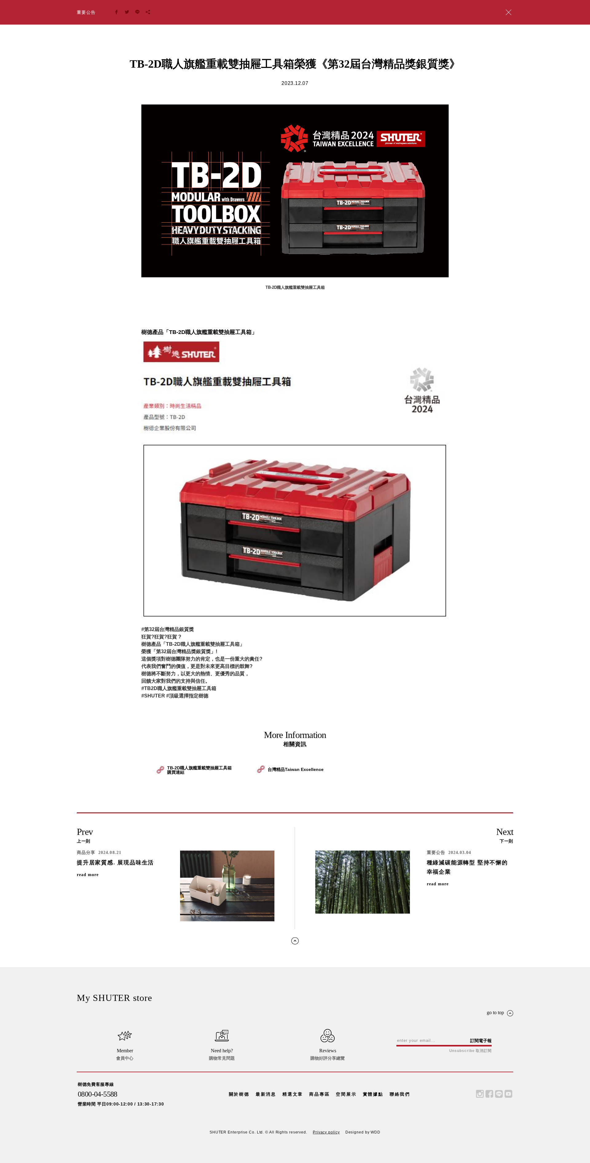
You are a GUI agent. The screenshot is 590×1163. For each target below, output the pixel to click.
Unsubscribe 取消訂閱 (470, 1051)
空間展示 (346, 1094)
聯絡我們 (400, 1094)
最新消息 (266, 1094)
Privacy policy (326, 1132)
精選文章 (292, 1094)
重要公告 (86, 12)
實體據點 (373, 1094)
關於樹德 (239, 1094)
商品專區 (319, 1094)
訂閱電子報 (481, 1040)
